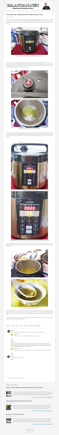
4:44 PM (20, 348)
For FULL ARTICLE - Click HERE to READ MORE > (42, 397)
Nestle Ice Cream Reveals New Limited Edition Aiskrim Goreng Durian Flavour (24, 387)
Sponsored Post (37, 325)
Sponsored (31, 325)
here (41, 20)
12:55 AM (15, 330)
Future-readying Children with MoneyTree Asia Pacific (19, 401)
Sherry (12, 356)
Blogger (8, 325)
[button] (52, 14)
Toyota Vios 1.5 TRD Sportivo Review (15, 414)
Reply (12, 339)
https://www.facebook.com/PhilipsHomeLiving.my (15, 318)
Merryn (12, 330)
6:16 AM (16, 341)
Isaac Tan (16, 334)
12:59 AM (20, 334)
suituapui (13, 341)
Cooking (16, 325)
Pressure (25, 325)
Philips (21, 325)
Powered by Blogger (29, 429)
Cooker (12, 325)
